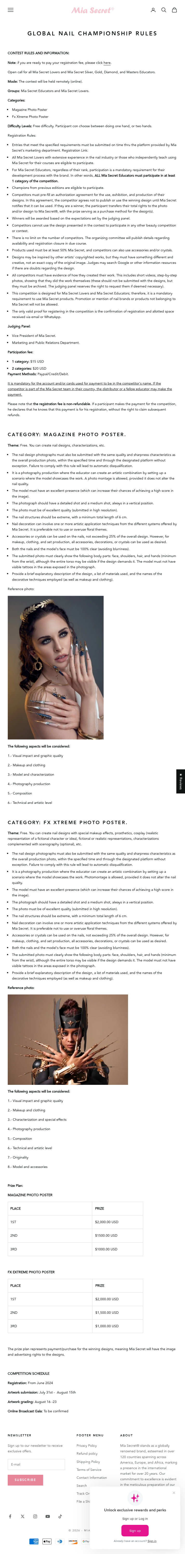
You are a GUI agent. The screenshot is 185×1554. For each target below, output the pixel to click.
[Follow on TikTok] (60, 1516)
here (107, 62)
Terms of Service (89, 1469)
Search (82, 1485)
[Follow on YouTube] (47, 1516)
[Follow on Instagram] (35, 1516)
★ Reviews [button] (180, 781)
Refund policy (87, 1453)
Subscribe (25, 1480)
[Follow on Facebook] (10, 1516)
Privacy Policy (87, 1445)
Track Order (86, 1493)
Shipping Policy (88, 1461)
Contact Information (92, 1477)
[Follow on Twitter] (22, 1516)
